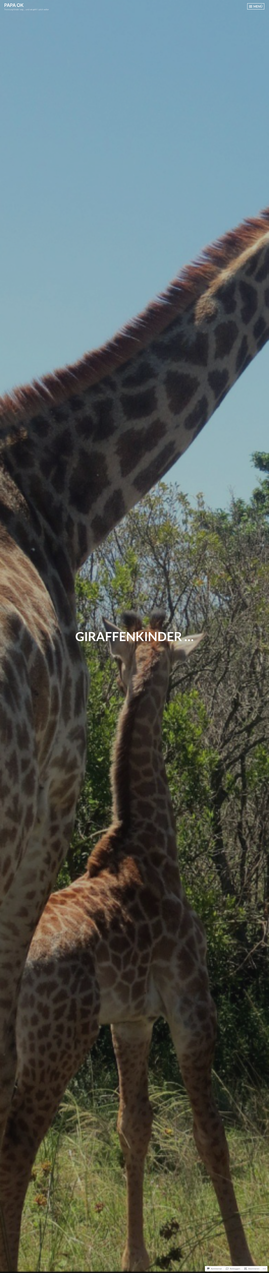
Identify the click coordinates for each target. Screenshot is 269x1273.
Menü (257, 6)
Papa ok (14, 5)
